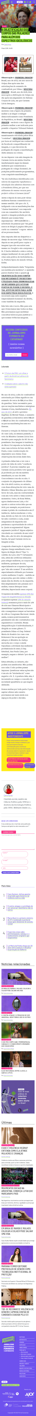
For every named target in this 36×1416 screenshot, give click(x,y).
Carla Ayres (7, 44)
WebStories (23, 1347)
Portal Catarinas (5, 1197)
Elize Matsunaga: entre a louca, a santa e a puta (14, 1072)
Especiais (22, 1345)
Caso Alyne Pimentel (27, 1358)
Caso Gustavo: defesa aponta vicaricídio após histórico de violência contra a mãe (19, 896)
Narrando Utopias (26, 1354)
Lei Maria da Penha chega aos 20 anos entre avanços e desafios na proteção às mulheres (20, 948)
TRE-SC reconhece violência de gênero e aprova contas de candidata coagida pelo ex (17, 1312)
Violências (10, 986)
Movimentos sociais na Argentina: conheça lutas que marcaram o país (17, 1191)
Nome (5, 853)
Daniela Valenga (5, 1156)
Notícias (4, 1145)
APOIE (4, 1382)
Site (4, 868)
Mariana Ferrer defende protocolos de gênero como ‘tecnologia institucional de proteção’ (16, 1270)
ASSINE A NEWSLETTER (10, 1385)
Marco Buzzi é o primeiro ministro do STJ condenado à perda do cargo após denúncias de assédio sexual (20, 921)
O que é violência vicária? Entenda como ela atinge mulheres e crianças (14, 1150)
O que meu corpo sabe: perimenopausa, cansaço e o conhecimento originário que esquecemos (18, 935)
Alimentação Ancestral (27, 1356)
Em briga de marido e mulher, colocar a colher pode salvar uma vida (16, 989)
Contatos (22, 1376)
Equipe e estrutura (25, 1368)
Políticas (22, 1373)
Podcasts (22, 1350)
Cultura (4, 1068)
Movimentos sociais (7, 1185)
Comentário (8, 832)
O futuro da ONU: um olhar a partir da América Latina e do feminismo (17, 376)
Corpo (4, 1039)
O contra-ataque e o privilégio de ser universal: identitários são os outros (20, 908)
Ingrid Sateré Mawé (9, 1048)
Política (9, 1013)
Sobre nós (22, 1361)
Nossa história (24, 1371)
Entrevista (23, 1339)
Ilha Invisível (24, 1352)
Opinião (4, 26)
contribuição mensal (29, 766)
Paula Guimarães (8, 993)
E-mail (5, 860)
